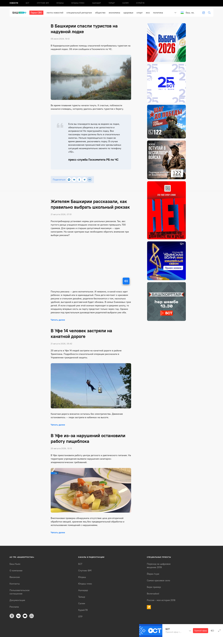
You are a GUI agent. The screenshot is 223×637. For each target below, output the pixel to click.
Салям (125, 3)
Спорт (140, 12)
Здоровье (128, 12)
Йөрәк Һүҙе (153, 573)
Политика (158, 12)
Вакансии (15, 577)
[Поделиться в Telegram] (84, 179)
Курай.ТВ (140, 3)
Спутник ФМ (43, 3)
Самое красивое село (158, 580)
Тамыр (112, 3)
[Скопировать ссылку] (89, 179)
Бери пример (154, 587)
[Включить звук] (126, 281)
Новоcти (14, 3)
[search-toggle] (209, 12)
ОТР (80, 616)
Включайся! (153, 593)
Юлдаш (60, 3)
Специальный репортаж (79, 12)
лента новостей (55, 12)
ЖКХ (148, 12)
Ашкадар (96, 3)
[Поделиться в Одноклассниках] (79, 179)
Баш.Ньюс (15, 564)
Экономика (114, 12)
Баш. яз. (190, 12)
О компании (16, 570)
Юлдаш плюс (77, 3)
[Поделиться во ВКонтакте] (74, 179)
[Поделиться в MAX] (69, 179)
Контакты (15, 583)
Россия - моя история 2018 (161, 600)
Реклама (14, 606)
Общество (100, 12)
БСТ (27, 3)
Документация (17, 600)
